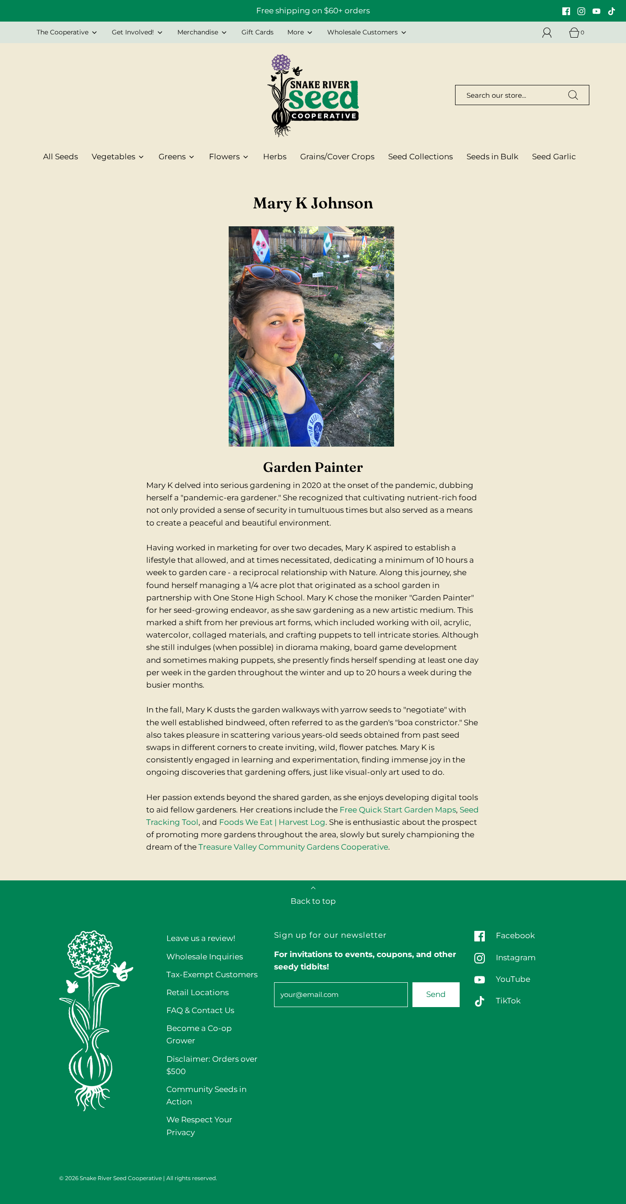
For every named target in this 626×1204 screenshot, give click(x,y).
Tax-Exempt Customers (212, 974)
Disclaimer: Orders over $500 (212, 1065)
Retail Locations (197, 992)
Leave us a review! (200, 938)
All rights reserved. (191, 1178)
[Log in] (552, 32)
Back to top (313, 901)
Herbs (274, 156)
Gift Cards (258, 32)
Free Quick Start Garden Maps (398, 809)
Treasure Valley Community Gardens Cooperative (293, 846)
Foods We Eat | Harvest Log (272, 822)
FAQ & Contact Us (200, 1010)
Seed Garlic (554, 156)
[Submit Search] (573, 95)
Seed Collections (420, 156)
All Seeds (60, 156)
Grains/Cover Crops (337, 156)
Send (436, 994)
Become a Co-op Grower (199, 1034)
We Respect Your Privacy (199, 1126)
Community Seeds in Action (206, 1095)
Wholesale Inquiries (204, 956)
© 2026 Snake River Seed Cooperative (110, 1178)
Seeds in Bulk (492, 156)
